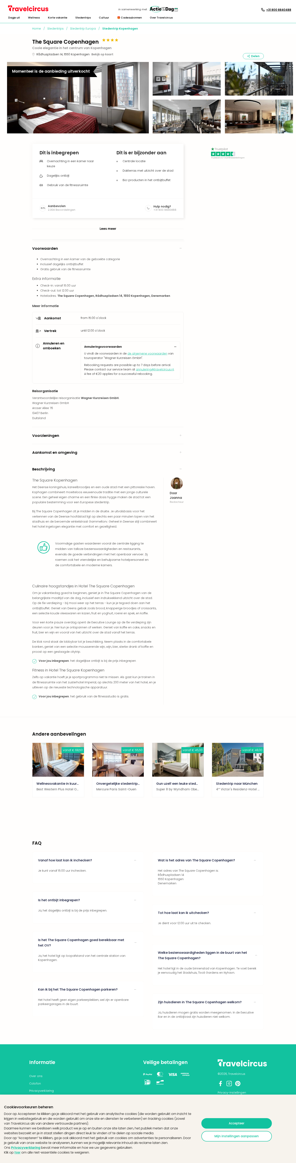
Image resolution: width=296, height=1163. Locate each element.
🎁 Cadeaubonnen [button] (129, 18)
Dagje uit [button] (14, 18)
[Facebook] (220, 1085)
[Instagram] (229, 1085)
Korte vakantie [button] (57, 18)
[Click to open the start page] (242, 1065)
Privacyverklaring (25, 1147)
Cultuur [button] (104, 18)
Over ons (35, 1076)
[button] (14, 18)
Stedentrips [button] (83, 18)
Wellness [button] (34, 18)
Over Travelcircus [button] (161, 18)
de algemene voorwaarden (147, 354)
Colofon (35, 1084)
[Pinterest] (238, 1085)
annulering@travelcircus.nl (155, 369)
